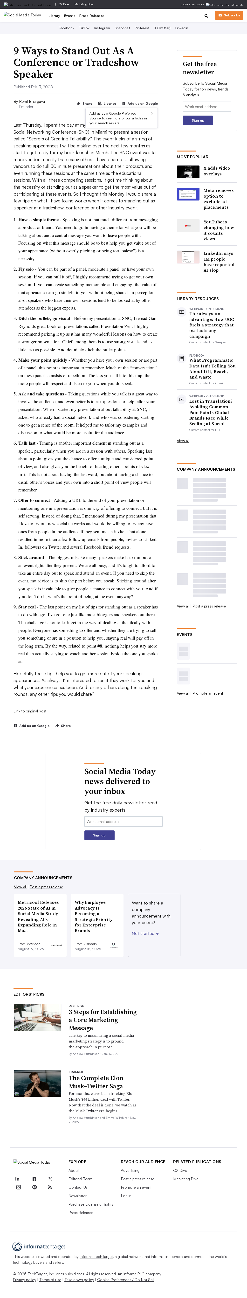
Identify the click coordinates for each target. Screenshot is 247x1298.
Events (69, 16)
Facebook (66, 28)
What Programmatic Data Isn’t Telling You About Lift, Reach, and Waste (212, 368)
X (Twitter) (162, 28)
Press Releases (92, 16)
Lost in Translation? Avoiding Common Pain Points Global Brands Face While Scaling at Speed (211, 412)
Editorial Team (80, 1178)
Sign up (198, 120)
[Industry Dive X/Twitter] (50, 1179)
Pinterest (142, 28)
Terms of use (50, 1279)
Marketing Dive (84, 4)
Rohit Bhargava (32, 101)
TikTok (84, 28)
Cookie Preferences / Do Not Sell (125, 1279)
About (74, 1170)
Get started (145, 933)
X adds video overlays (217, 171)
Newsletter (78, 1195)
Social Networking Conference (45, 132)
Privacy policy (24, 1279)
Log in (126, 1195)
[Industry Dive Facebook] (34, 1179)
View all (183, 440)
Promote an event (207, 693)
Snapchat (122, 28)
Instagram (102, 28)
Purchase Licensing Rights (91, 1204)
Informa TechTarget (96, 1256)
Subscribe (232, 15)
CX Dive (64, 4)
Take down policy (79, 1279)
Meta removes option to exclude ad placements (219, 198)
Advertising (130, 1170)
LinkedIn (181, 28)
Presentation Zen (116, 326)
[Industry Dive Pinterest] (34, 1187)
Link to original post (30, 711)
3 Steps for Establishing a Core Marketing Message (103, 1020)
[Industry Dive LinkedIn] (17, 1179)
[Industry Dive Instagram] (19, 1187)
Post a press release (209, 606)
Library (54, 16)
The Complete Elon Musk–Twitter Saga (96, 1082)
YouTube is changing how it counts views (219, 230)
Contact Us (78, 1187)
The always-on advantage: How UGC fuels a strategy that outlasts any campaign (211, 325)
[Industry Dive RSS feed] (50, 1187)
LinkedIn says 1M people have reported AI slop (219, 261)
